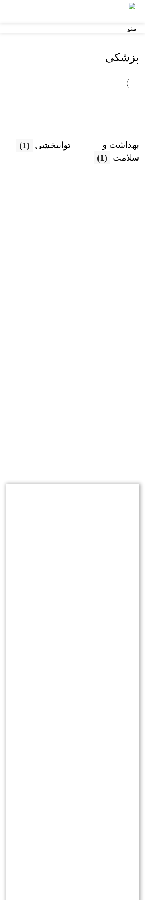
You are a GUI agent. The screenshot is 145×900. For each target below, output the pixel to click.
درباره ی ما (73, 696)
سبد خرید (72, 733)
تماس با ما (73, 714)
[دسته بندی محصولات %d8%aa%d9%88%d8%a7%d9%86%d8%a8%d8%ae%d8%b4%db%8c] (38, 124)
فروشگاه (72, 677)
